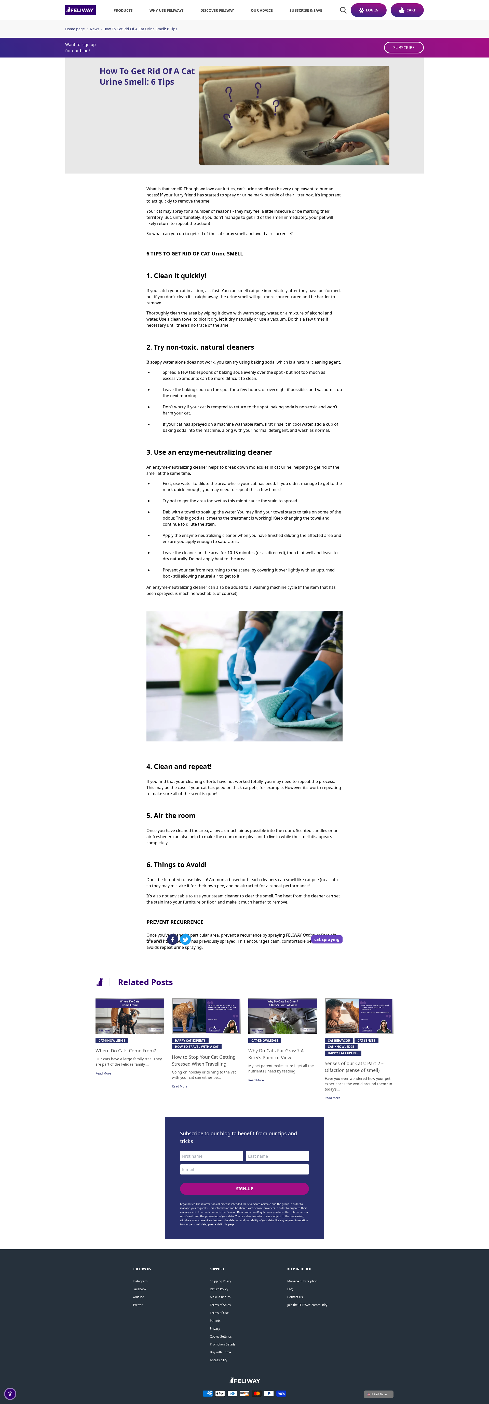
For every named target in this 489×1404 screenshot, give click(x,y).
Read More (103, 1073)
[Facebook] (172, 939)
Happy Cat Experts (190, 1040)
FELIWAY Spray (309, 935)
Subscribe (404, 47)
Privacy (215, 1328)
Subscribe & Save (306, 10)
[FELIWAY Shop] (80, 10)
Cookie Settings (221, 1336)
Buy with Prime (220, 1352)
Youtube (138, 1297)
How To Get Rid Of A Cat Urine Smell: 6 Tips (140, 28)
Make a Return (220, 1297)
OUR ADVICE (262, 10)
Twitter (138, 1305)
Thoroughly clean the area (171, 313)
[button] (10, 1394)
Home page (75, 28)
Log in (372, 10)
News (94, 28)
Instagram (140, 1281)
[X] (185, 939)
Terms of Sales (220, 1305)
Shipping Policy (220, 1281)
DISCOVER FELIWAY (217, 10)
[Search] (343, 10)
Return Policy (219, 1289)
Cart (411, 10)
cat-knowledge (112, 1040)
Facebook (139, 1289)
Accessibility (218, 1360)
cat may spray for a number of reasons (194, 211)
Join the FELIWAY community (307, 1305)
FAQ (290, 1289)
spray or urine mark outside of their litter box (269, 195)
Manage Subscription (302, 1281)
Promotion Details (222, 1344)
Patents (215, 1321)
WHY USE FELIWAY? (167, 10)
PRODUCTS (123, 10)
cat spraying (326, 939)
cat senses (366, 1040)
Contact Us (295, 1297)
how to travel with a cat (197, 1046)
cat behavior (339, 1040)
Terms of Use (219, 1313)
